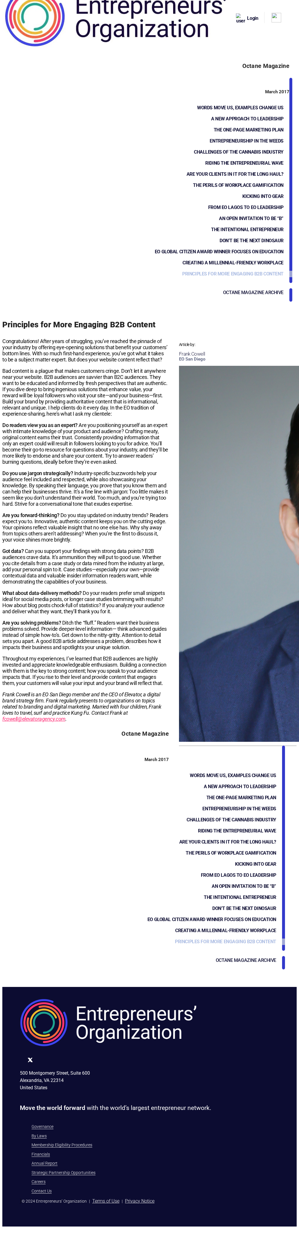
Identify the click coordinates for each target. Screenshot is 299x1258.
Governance (42, 1126)
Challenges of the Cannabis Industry (239, 152)
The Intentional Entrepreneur (247, 229)
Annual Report (45, 1163)
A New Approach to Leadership (247, 119)
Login (252, 18)
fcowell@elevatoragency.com (33, 719)
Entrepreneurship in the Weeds (247, 141)
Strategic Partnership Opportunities (63, 1172)
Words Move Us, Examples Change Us (240, 107)
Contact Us (42, 1191)
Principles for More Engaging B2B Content (233, 274)
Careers (39, 1181)
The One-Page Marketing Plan (249, 130)
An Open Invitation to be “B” (251, 218)
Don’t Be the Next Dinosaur (252, 240)
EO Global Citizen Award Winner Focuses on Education (219, 251)
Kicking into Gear (263, 196)
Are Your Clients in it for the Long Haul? (235, 174)
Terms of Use (105, 1201)
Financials (41, 1154)
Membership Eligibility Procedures (62, 1145)
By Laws (39, 1136)
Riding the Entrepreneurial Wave (244, 163)
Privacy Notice (139, 1201)
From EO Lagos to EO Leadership (246, 207)
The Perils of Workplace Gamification (238, 185)
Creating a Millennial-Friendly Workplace (233, 263)
